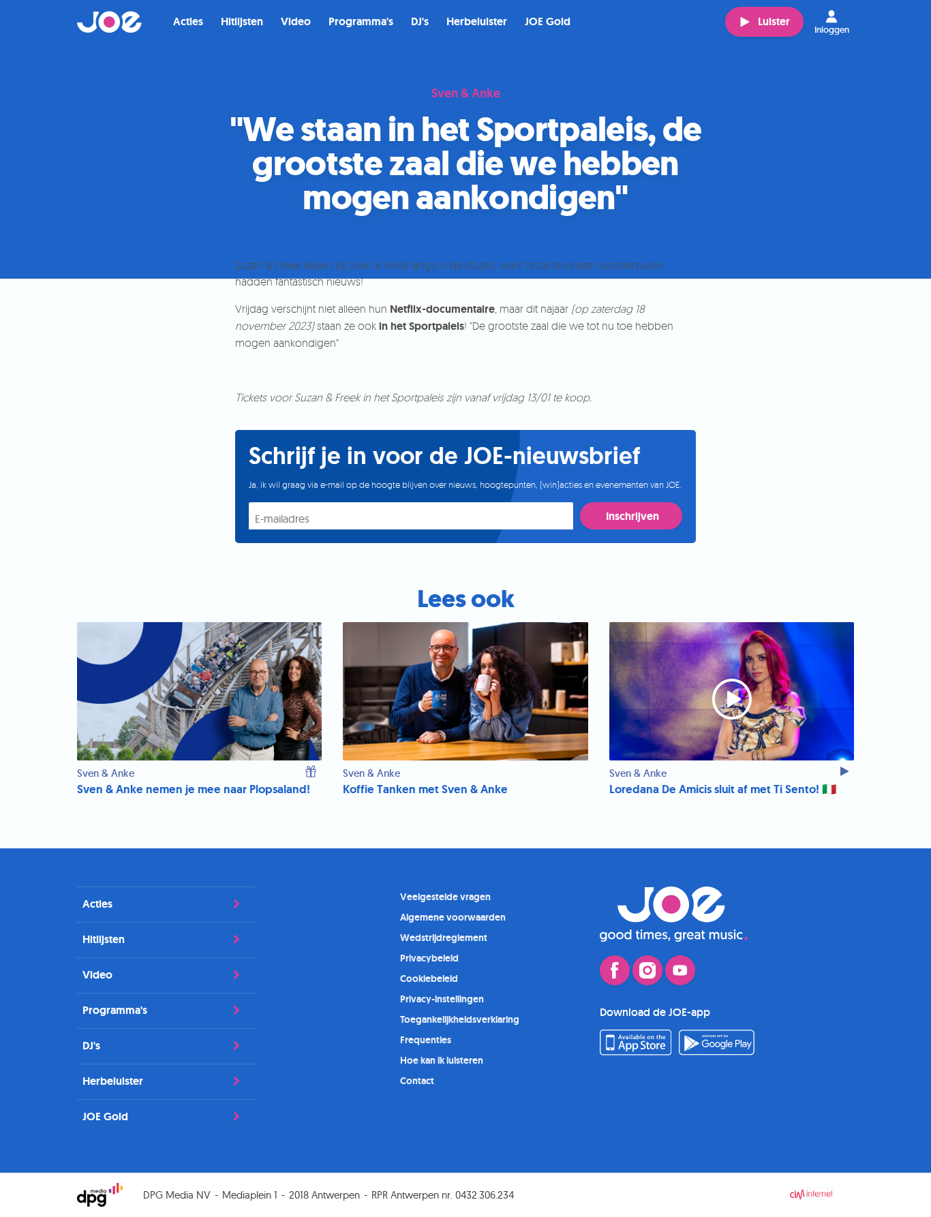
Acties (188, 21)
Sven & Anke (465, 94)
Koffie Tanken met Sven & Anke (425, 789)
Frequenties (425, 1040)
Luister (774, 21)
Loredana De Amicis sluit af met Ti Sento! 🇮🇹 (722, 789)
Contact (417, 1081)
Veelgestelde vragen (445, 897)
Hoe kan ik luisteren (441, 1060)
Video (296, 21)
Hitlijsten (242, 21)
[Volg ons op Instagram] (647, 970)
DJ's (420, 21)
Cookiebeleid (429, 978)
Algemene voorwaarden (453, 917)
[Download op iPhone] (635, 1051)
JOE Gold (547, 21)
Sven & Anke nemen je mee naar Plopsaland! (193, 789)
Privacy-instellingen (442, 999)
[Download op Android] (717, 1051)
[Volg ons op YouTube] (680, 970)
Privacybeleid (429, 958)
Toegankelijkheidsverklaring (459, 1019)
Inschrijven (632, 516)
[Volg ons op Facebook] (615, 970)
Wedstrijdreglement (443, 937)
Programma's (361, 21)
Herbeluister (476, 21)
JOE (109, 22)
